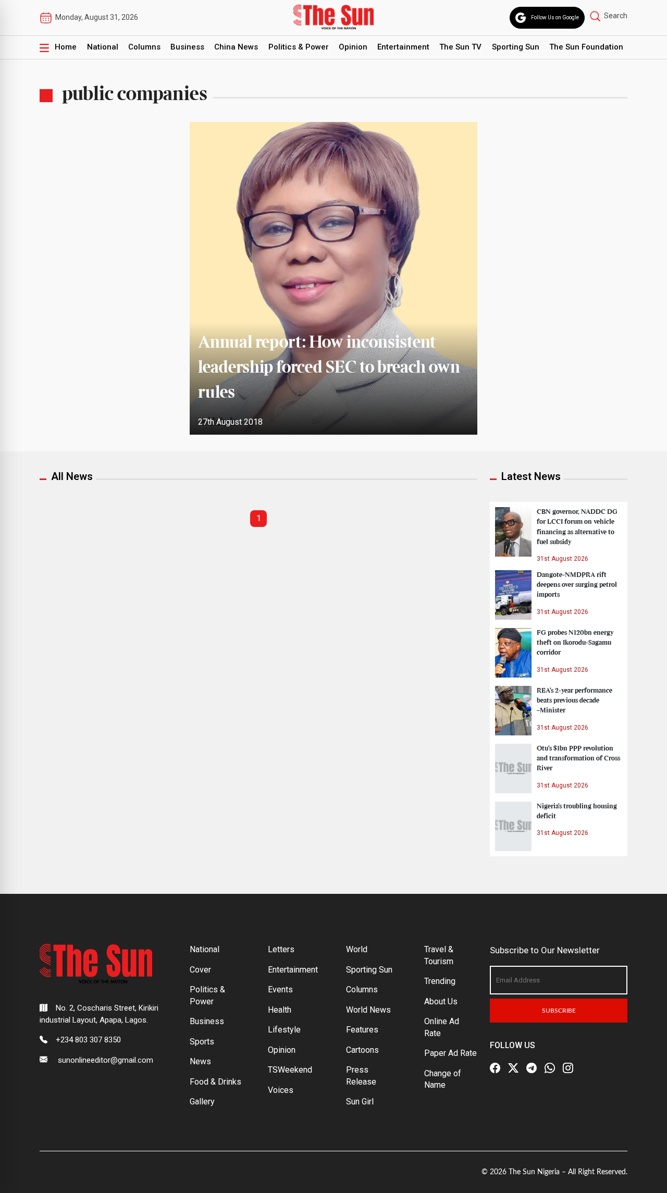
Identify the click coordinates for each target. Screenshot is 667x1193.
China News (236, 47)
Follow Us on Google (555, 17)
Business (187, 47)
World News (368, 1010)
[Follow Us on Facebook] (495, 1068)
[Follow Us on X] (513, 1068)
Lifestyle (284, 1030)
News (200, 1061)
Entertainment (403, 47)
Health (279, 1010)
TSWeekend (290, 1070)
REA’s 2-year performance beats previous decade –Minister (574, 700)
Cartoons (362, 1050)
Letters (281, 949)
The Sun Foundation (586, 47)
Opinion (353, 47)
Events (280, 989)
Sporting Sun (515, 47)
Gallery (202, 1101)
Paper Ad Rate (450, 1053)
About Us (441, 1001)
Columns (144, 47)
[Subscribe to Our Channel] (531, 1068)
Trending (439, 981)
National (102, 47)
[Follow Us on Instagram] (568, 1068)
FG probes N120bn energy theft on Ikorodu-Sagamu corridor (575, 643)
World (356, 949)
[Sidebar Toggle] (44, 47)
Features (362, 1030)
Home (66, 47)
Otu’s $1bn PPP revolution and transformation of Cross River (578, 758)
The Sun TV (460, 47)
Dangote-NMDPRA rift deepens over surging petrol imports (577, 585)
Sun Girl (360, 1101)
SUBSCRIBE (559, 1010)
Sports (202, 1042)
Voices (280, 1090)
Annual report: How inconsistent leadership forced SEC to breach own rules (329, 368)
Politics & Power (298, 47)
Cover (200, 970)
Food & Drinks (215, 1082)
